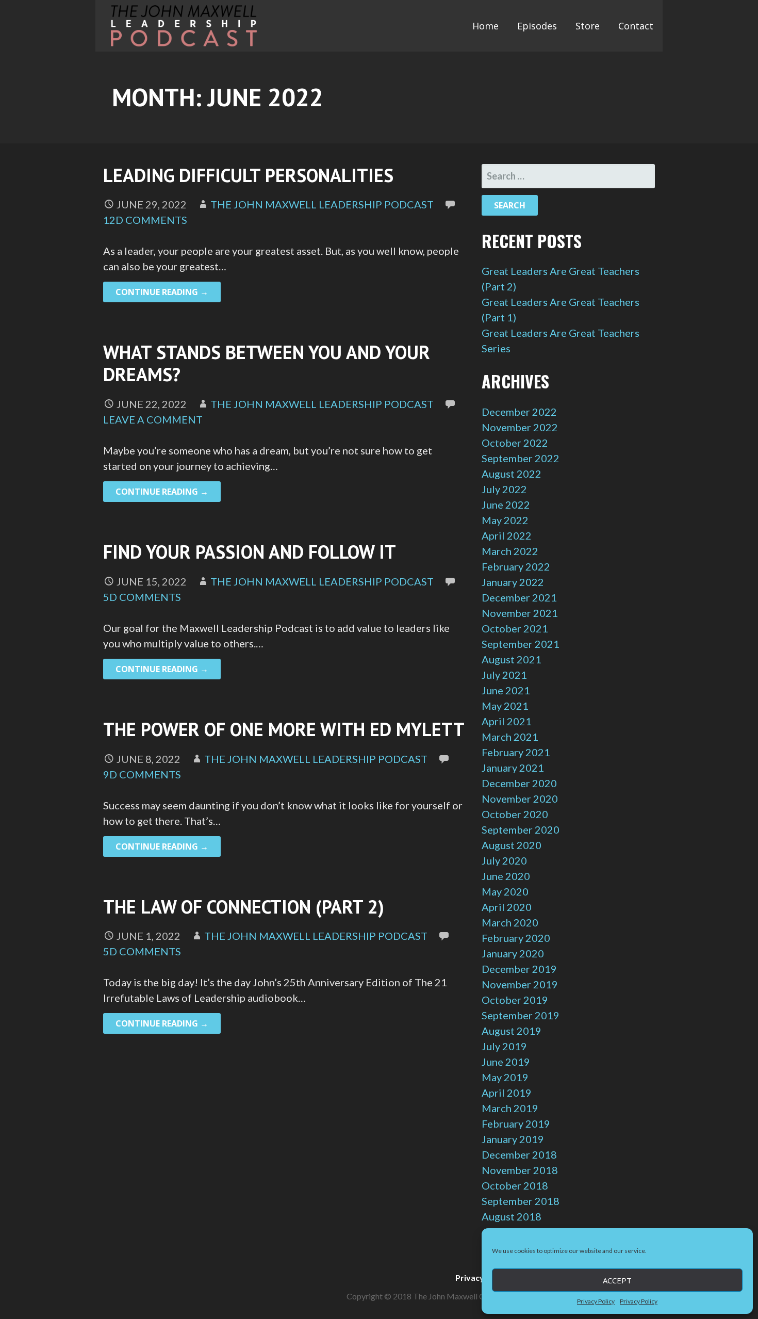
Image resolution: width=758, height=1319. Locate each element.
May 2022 (505, 520)
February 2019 (516, 1123)
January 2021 (513, 767)
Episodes (537, 26)
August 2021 (511, 659)
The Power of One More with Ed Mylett (284, 729)
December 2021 (519, 597)
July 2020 (504, 860)
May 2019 (505, 1077)
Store (587, 26)
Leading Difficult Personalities (248, 175)
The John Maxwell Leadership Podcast (322, 204)
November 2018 (520, 1170)
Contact (635, 26)
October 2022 (515, 442)
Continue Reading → (162, 292)
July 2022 (504, 489)
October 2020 (515, 814)
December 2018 (519, 1154)
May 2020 (505, 891)
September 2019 (520, 1015)
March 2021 (510, 736)
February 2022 (516, 566)
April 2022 (507, 535)
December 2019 (519, 969)
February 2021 (516, 752)
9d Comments (142, 774)
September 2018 (520, 1201)
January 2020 (513, 953)
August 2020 (511, 845)
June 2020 (506, 876)
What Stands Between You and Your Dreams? (266, 363)
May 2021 (505, 705)
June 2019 (506, 1061)
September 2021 (520, 644)
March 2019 (510, 1108)
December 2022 (519, 411)
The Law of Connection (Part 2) (243, 906)
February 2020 (516, 938)
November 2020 (520, 798)
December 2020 (519, 783)
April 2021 (507, 721)
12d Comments (145, 220)
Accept (617, 1280)
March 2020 (510, 922)
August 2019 (511, 1030)
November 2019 (520, 984)
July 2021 (504, 675)
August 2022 (511, 473)
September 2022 (520, 458)
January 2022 (513, 582)
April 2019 (507, 1092)
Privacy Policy (596, 1301)
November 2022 (520, 427)
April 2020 (507, 907)
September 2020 (520, 829)
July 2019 (504, 1046)
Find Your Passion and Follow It (249, 552)
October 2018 (515, 1185)
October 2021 (515, 628)
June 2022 (506, 504)
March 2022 (510, 551)
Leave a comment (153, 419)
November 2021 (520, 613)
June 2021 (506, 690)
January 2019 (513, 1139)
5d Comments (142, 597)
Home (485, 26)
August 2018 (511, 1216)
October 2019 (515, 1000)
